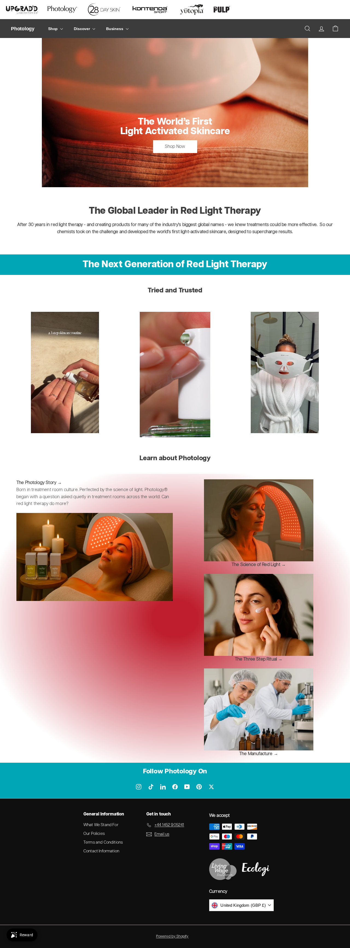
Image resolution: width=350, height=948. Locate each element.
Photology (22, 28)
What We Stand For (100, 825)
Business (115, 29)
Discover (82, 29)
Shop (53, 29)
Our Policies (94, 834)
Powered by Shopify (172, 936)
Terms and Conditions (103, 842)
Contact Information (101, 851)
